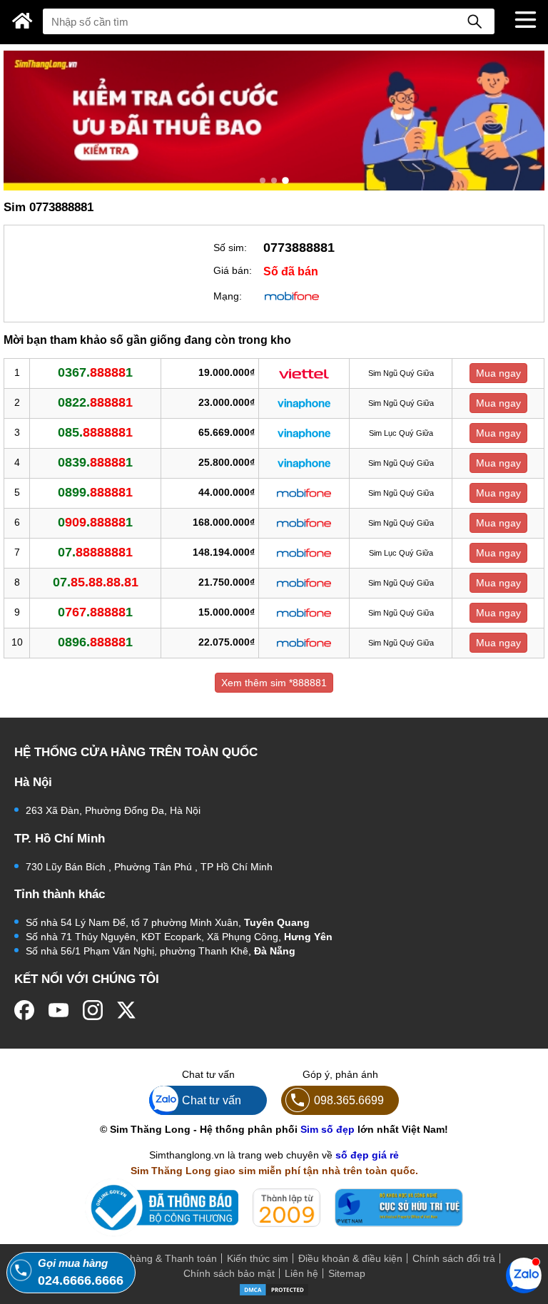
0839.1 (95, 462)
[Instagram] (93, 1010)
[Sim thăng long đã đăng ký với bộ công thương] (161, 1207)
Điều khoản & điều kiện (350, 1258)
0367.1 (95, 372)
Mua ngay (498, 373)
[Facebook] (24, 1010)
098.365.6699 (349, 1100)
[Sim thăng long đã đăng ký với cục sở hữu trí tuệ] (399, 1207)
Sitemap (346, 1273)
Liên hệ (301, 1273)
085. (95, 432)
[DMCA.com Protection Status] (274, 1289)
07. (95, 552)
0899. (95, 492)
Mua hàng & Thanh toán (162, 1258)
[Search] (474, 21)
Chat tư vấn (211, 1100)
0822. (95, 402)
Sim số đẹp (327, 1129)
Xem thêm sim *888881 (274, 682)
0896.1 (95, 642)
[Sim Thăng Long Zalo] (524, 1274)
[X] (127, 1010)
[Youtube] (58, 1010)
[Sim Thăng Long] (22, 21)
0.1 (95, 522)
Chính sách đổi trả (453, 1258)
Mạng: (227, 296)
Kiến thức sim (257, 1258)
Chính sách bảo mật (229, 1273)
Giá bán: (232, 270)
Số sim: (230, 247)
